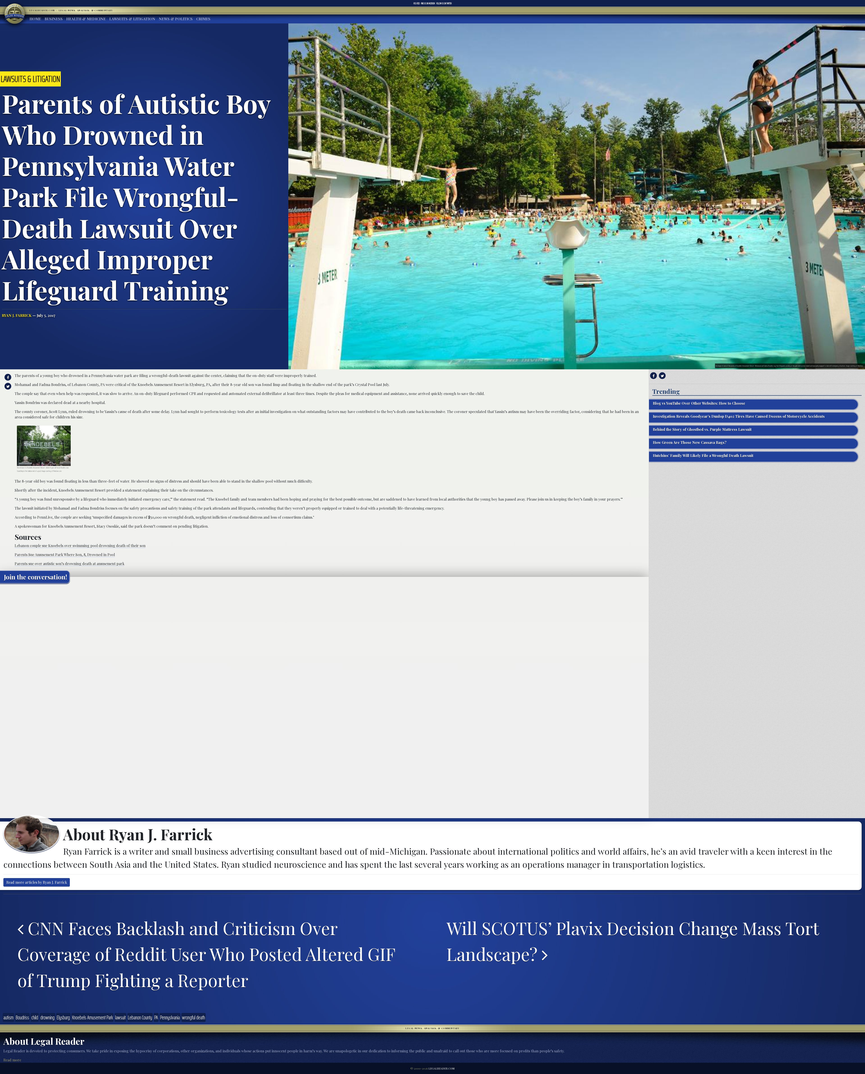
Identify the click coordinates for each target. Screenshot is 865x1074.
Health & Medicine (86, 18)
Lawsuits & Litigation (132, 18)
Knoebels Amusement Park (92, 1017)
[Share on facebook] (7, 377)
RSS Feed (417, 3)
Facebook (428, 3)
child (34, 1017)
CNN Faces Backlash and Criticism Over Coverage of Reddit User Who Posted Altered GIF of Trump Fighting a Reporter (206, 953)
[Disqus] (324, 643)
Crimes (203, 18)
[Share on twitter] (7, 386)
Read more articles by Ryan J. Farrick (36, 882)
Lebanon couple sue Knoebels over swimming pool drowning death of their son (80, 545)
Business (54, 18)
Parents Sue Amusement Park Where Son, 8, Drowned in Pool (65, 554)
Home (35, 18)
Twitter (444, 3)
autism (8, 1017)
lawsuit (120, 1017)
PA (156, 1017)
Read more (12, 1060)
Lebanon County (140, 1017)
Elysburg (63, 1017)
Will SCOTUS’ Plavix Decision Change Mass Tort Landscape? (632, 940)
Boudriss (22, 1017)
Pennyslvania (170, 1017)
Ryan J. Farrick (17, 315)
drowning (47, 1017)
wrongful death (193, 1017)
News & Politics (176, 18)
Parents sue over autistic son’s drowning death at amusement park (69, 563)
